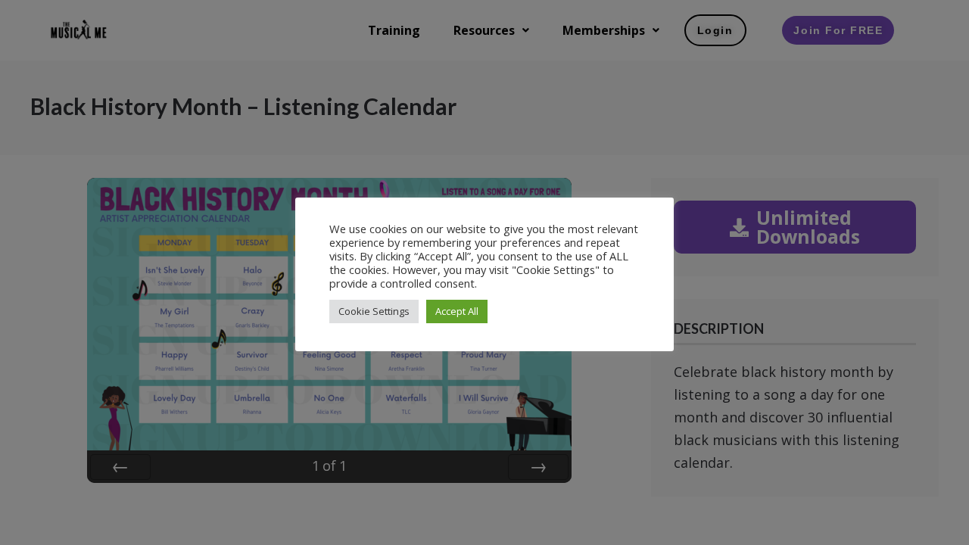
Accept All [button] (456, 311)
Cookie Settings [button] (374, 311)
